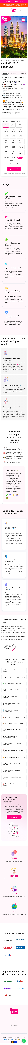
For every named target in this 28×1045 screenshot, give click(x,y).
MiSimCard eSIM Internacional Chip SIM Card (16, 1037)
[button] (3, 10)
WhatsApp (14, 817)
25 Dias (14, 152)
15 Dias (21, 147)
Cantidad (11, 160)
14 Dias (14, 147)
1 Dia (5, 125)
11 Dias (14, 141)
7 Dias (6, 136)
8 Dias (13, 136)
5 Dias (13, 130)
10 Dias (6, 141)
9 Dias (20, 136)
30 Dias (21, 152)
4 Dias (6, 130)
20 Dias (6, 152)
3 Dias (19, 125)
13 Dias (6, 147)
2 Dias (12, 125)
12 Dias (21, 141)
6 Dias (20, 130)
